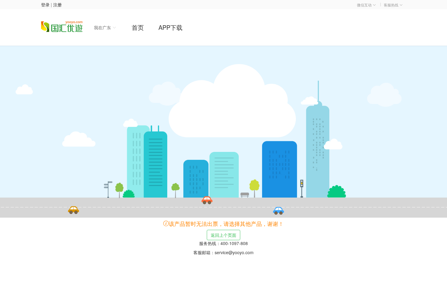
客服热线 (391, 4)
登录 (45, 5)
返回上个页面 (223, 235)
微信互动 (364, 4)
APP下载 (170, 27)
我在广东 (103, 27)
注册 (57, 5)
